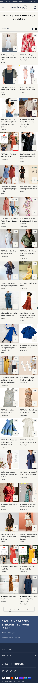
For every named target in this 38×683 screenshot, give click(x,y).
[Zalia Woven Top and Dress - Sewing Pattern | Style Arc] (9, 522)
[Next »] (32, 609)
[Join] (34, 637)
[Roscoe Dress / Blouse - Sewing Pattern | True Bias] (9, 270)
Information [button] (7, 656)
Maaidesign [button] (7, 649)
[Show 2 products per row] (36, 28)
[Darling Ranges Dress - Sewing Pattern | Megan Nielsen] (9, 174)
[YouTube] (15, 671)
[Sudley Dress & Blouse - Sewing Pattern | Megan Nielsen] (9, 459)
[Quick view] (34, 48)
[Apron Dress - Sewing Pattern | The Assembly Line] (9, 74)
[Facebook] (3, 671)
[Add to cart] (15, 48)
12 (27, 609)
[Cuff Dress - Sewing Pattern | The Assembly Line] (9, 42)
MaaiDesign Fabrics (12, 681)
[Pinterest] (7, 671)
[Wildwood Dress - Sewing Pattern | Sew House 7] (9, 300)
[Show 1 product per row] (32, 28)
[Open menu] (5, 7)
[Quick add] (34, 113)
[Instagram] (11, 671)
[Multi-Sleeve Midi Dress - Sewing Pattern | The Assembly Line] (9, 333)
